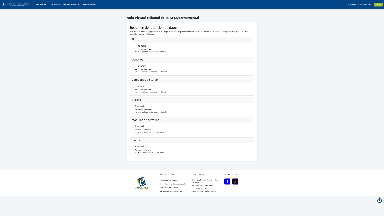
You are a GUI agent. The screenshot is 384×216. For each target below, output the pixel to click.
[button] (359, 4)
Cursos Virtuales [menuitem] (54, 5)
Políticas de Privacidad (168, 180)
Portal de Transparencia (169, 187)
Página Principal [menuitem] (40, 5)
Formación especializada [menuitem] (71, 5)
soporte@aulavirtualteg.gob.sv (204, 191)
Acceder (378, 5)
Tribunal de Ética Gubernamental (172, 184)
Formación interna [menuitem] (89, 5)
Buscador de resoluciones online (172, 191)
